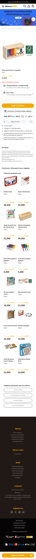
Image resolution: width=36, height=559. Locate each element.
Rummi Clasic (8, 192)
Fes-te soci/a (17, 454)
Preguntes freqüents (17, 466)
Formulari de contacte (17, 490)
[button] (29, 6)
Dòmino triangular (23, 326)
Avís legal (17, 477)
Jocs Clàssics (19, 28)
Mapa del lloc (19, 520)
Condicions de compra (17, 469)
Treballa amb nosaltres (17, 439)
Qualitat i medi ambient (17, 435)
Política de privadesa (17, 471)
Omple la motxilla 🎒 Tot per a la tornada (18, 2)
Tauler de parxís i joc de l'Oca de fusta (10, 226)
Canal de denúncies (17, 475)
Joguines (4, 28)
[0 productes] (33, 7)
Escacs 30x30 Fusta (24, 192)
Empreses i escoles (17, 441)
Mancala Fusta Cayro (24, 292)
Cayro (3, 72)
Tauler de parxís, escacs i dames (9, 360)
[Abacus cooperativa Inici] (11, 7)
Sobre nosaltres (17, 433)
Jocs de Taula (11, 28)
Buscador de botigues (18, 437)
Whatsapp (17, 493)
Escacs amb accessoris (10, 326)
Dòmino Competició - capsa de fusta (24, 226)
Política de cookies (17, 473)
